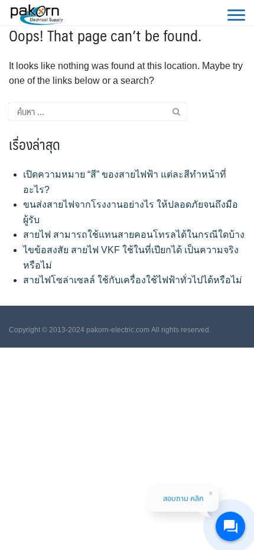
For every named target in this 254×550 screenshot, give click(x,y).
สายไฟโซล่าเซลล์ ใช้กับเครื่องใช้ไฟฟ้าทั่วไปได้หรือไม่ (132, 280)
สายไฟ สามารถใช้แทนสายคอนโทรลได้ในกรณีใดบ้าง (134, 235)
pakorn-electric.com (117, 330)
